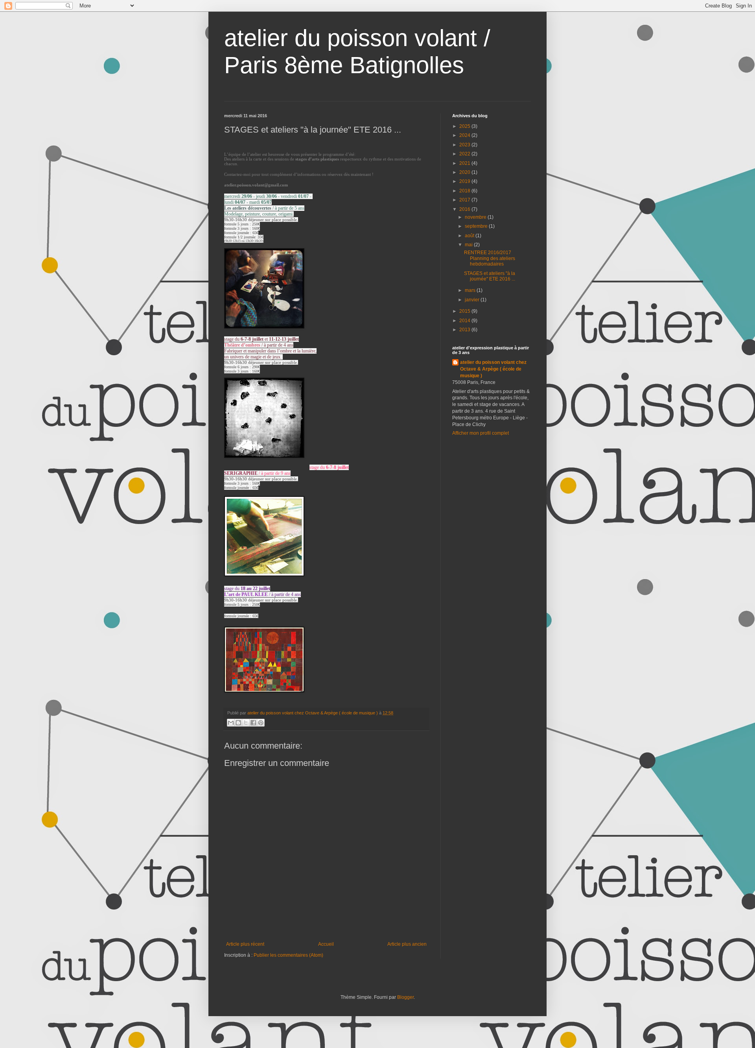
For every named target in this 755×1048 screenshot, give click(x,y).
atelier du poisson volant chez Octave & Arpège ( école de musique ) (493, 369)
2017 (465, 200)
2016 (465, 209)
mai (469, 244)
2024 (465, 135)
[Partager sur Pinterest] (261, 723)
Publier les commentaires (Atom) (288, 955)
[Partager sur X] (246, 723)
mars (471, 290)
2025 (465, 126)
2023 (465, 145)
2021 (465, 163)
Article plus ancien (407, 944)
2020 (465, 172)
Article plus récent (245, 944)
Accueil (326, 944)
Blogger (405, 997)
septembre (477, 226)
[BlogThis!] (238, 723)
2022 (465, 154)
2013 (465, 329)
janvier (473, 300)
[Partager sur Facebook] (253, 723)
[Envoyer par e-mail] (231, 723)
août (470, 235)
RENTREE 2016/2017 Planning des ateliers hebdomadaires (489, 258)
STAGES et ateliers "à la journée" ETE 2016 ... (489, 276)
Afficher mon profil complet (480, 433)
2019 (465, 181)
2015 (465, 311)
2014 (465, 320)
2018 (465, 191)
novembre (476, 217)
